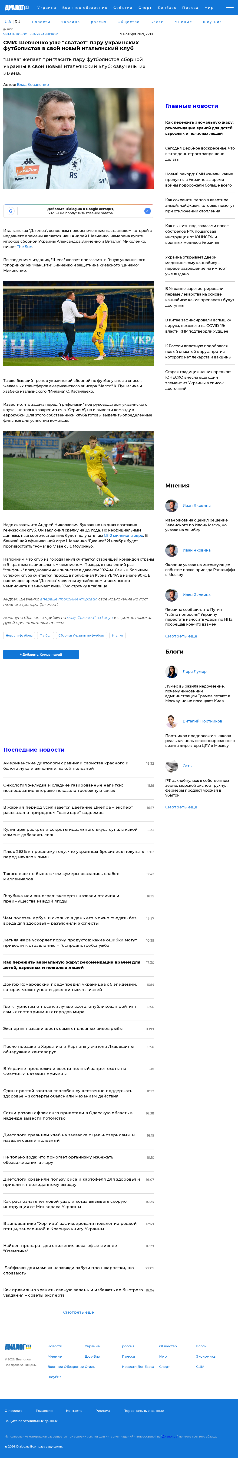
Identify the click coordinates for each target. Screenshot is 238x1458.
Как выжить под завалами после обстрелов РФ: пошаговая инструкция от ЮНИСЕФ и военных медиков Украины (197, 234)
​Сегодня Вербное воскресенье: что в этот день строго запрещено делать (200, 154)
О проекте (14, 1411)
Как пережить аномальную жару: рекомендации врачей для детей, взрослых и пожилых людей (199, 128)
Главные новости (191, 105)
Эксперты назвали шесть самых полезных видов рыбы (63, 1028)
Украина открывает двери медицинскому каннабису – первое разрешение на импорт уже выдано (196, 265)
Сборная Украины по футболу (82, 635)
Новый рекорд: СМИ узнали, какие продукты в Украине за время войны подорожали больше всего (199, 179)
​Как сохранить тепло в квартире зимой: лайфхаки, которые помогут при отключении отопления (199, 205)
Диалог (8, 29)
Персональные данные (143, 1411)
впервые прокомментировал (68, 599)
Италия (117, 635)
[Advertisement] (78, 699)
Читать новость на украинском (30, 34)
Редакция (44, 1411)
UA (8, 22)
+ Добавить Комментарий (41, 654)
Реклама (103, 1411)
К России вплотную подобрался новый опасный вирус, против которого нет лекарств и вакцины (198, 351)
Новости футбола (19, 635)
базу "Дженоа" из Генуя (90, 617)
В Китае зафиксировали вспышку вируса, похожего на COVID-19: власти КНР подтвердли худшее (198, 326)
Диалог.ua (169, 1436)
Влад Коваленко (33, 84)
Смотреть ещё (78, 1312)
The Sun (24, 247)
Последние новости (34, 749)
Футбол (45, 635)
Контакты (74, 1411)
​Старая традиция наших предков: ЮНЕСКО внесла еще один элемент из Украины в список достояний (198, 380)
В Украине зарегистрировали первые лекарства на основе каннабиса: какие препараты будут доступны (199, 297)
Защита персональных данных (31, 1421)
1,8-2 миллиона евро (123, 535)
